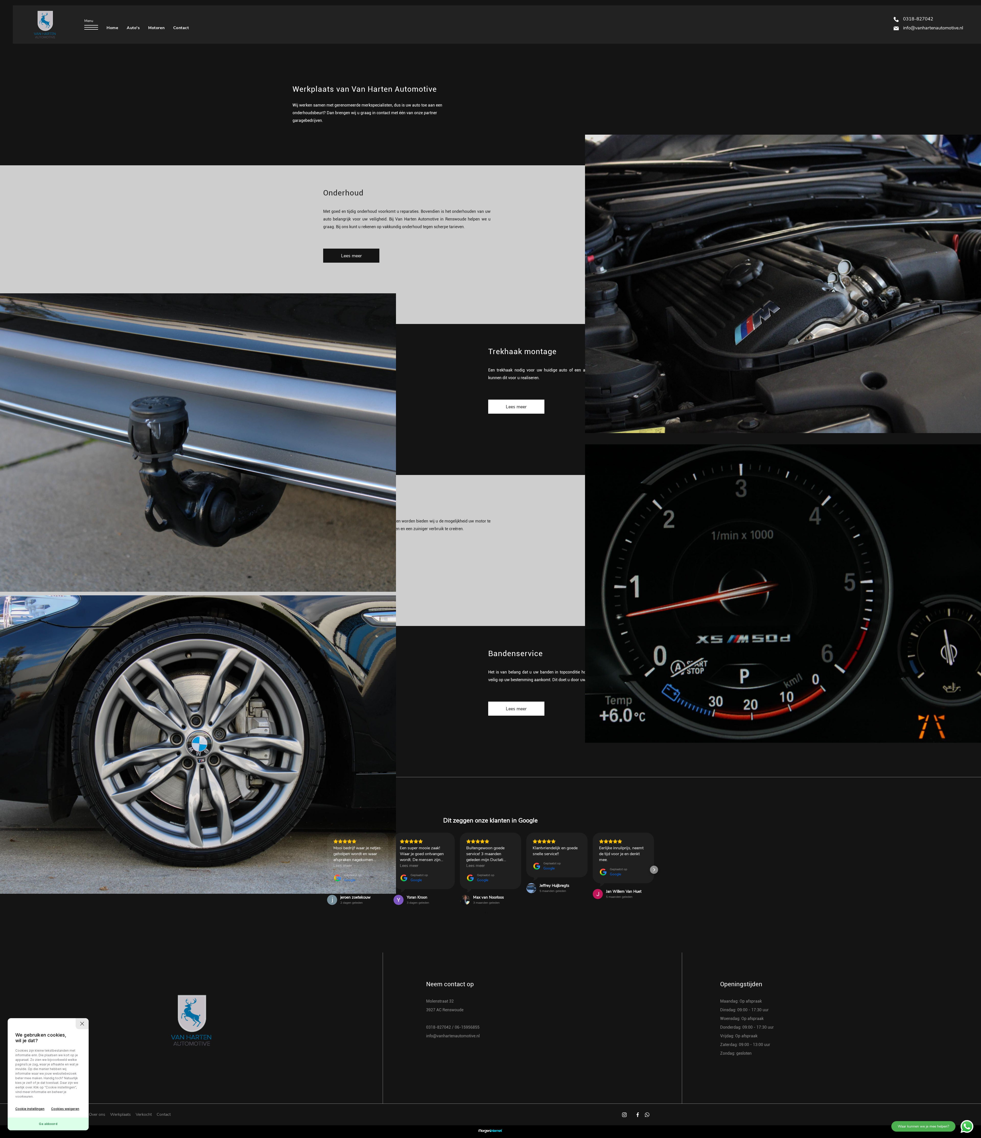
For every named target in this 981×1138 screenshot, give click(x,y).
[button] (327, 870)
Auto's (133, 28)
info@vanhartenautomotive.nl (932, 28)
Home (112, 28)
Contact (181, 28)
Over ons (97, 1114)
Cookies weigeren (65, 1109)
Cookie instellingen (29, 1109)
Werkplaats (120, 1114)
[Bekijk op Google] (332, 900)
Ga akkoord (48, 1124)
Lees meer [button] (342, 865)
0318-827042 (917, 19)
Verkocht (144, 1114)
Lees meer (351, 256)
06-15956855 (467, 1027)
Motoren (156, 28)
